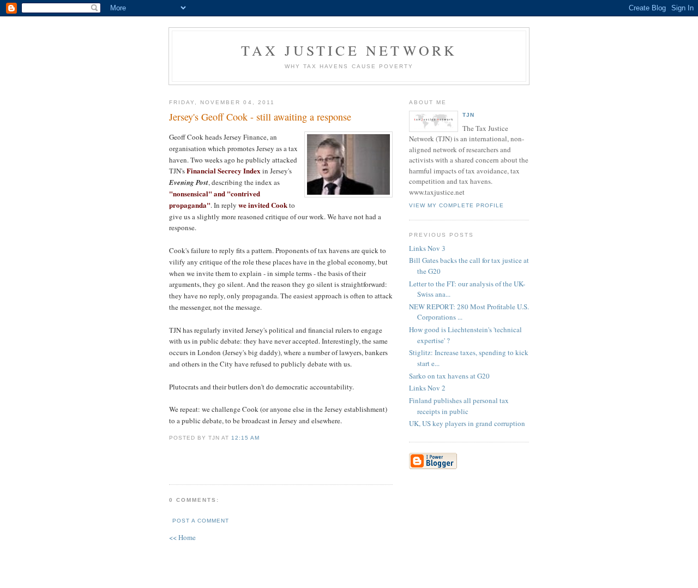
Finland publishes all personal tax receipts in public (459, 405)
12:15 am (245, 438)
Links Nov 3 (427, 248)
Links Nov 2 (427, 388)
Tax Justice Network (349, 50)
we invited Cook (262, 205)
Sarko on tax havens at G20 (449, 376)
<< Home (182, 537)
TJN (468, 115)
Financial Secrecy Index (223, 170)
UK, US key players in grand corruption (467, 423)
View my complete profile (456, 205)
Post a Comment (200, 521)
